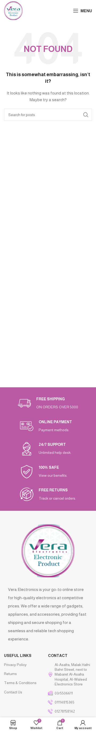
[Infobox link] (48, 403)
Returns (10, 674)
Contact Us (13, 692)
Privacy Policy (15, 665)
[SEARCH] (86, 115)
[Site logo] (13, 10)
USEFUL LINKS (17, 655)
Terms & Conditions (20, 683)
